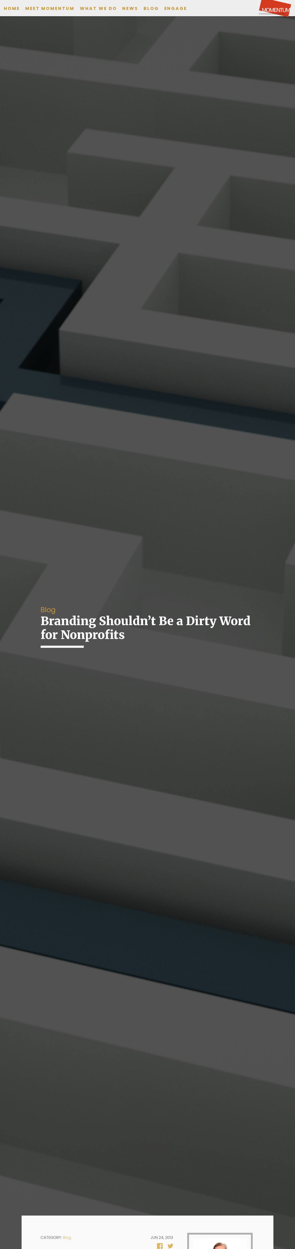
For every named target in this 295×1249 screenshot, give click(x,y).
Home (12, 8)
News (130, 8)
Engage (175, 8)
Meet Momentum (50, 8)
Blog (151, 8)
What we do (98, 8)
